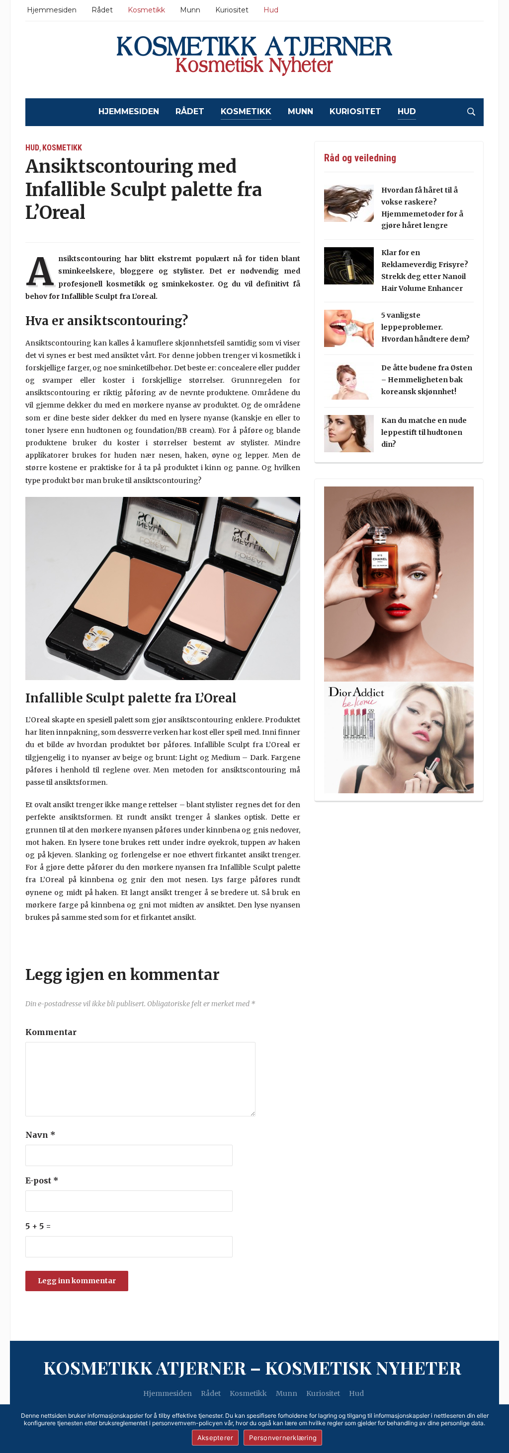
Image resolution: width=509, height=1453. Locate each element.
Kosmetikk (146, 9)
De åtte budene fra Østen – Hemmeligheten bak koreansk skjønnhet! (426, 379)
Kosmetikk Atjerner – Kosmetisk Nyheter (252, 1367)
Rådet (102, 9)
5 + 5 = (38, 1226)
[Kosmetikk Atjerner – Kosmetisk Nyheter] (254, 59)
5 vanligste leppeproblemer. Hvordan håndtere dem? (425, 327)
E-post (42, 1180)
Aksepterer (215, 1438)
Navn (40, 1135)
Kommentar (51, 1032)
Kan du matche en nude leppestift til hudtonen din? (424, 432)
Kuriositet (232, 9)
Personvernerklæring (283, 1438)
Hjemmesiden (52, 9)
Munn (190, 9)
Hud (270, 9)
